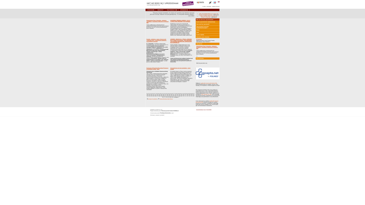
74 (191, 96)
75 (193, 96)
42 (175, 94)
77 (164, 97)
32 (155, 94)
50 (191, 94)
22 (183, 93)
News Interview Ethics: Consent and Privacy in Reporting (208, 16)
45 (181, 94)
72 (187, 96)
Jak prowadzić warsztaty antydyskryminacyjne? (202, 27)
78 (166, 97)
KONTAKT (209, 6)
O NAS (204, 6)
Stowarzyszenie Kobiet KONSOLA (170, 110)
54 (151, 96)
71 (185, 96)
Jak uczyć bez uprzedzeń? (203, 24)
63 (169, 96)
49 (189, 94)
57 (157, 96)
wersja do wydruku (152, 99)
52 (147, 96)
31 (153, 94)
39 (169, 94)
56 (155, 96)
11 (162, 93)
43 (177, 94)
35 (161, 94)
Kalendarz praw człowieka (202, 37)
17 (174, 93)
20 (180, 93)
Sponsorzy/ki (184, 10)
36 (163, 94)
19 (178, 93)
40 (171, 94)
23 (185, 93)
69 (181, 96)
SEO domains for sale (206, 94)
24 (187, 93)
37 (165, 94)
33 (157, 94)
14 (168, 93)
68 (179, 96)
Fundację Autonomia (165, 113)
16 (172, 93)
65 (173, 96)
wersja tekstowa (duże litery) (166, 99)
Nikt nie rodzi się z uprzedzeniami (204, 19)
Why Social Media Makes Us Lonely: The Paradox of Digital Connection (208, 14)
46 (183, 94)
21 (181, 93)
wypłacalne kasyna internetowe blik (209, 83)
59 (161, 96)
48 (187, 94)
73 (189, 96)
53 (149, 96)
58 (159, 96)
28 (147, 94)
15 (170, 93)
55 (153, 96)
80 (170, 97)
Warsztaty (160, 10)
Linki (197, 32)
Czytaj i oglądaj (200, 34)
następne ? (176, 97)
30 (151, 94)
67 (177, 96)
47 (185, 94)
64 (171, 96)
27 (193, 93)
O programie (150, 10)
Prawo (197, 30)
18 (176, 93)
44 (179, 94)
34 (159, 94)
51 (193, 94)
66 (175, 96)
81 (172, 97)
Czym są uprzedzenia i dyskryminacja (205, 21)
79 (168, 97)
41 (173, 94)
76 (162, 97)
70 (183, 96)
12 (164, 93)
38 (167, 94)
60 (163, 96)
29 (149, 94)
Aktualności (199, 43)
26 (191, 93)
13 (166, 93)
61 (165, 96)
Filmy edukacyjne (172, 10)
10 (160, 93)
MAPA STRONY (216, 6)
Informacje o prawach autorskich (157, 115)
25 (189, 93)
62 (167, 96)
